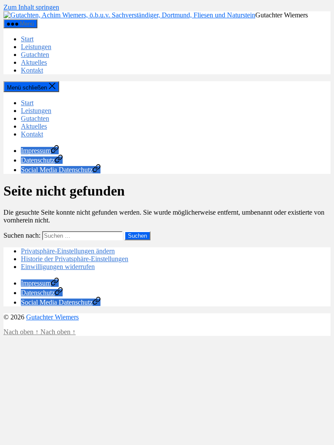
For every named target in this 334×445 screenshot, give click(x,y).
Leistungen (36, 46)
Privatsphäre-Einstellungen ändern (68, 251)
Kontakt (32, 70)
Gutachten (35, 54)
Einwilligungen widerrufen (58, 266)
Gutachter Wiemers (52, 317)
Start (27, 39)
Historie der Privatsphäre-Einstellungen (74, 258)
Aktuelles (34, 62)
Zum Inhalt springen (31, 7)
